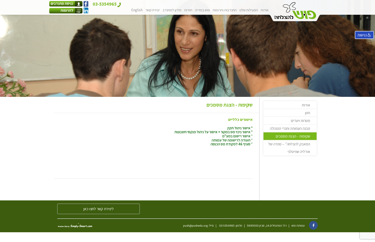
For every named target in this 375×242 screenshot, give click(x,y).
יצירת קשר (152, 10)
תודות (188, 10)
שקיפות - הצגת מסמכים (293, 136)
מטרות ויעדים (300, 120)
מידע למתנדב (172, 10)
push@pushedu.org (195, 225)
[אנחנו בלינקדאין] (86, 10)
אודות (265, 10)
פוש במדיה (202, 10)
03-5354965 (227, 225)
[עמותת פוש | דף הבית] (295, 10)
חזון (307, 112)
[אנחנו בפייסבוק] (86, 4)
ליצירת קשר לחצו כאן (98, 208)
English (137, 10)
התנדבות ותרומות (225, 10)
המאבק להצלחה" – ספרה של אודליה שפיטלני (289, 147)
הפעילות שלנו (248, 10)
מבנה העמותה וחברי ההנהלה (290, 128)
